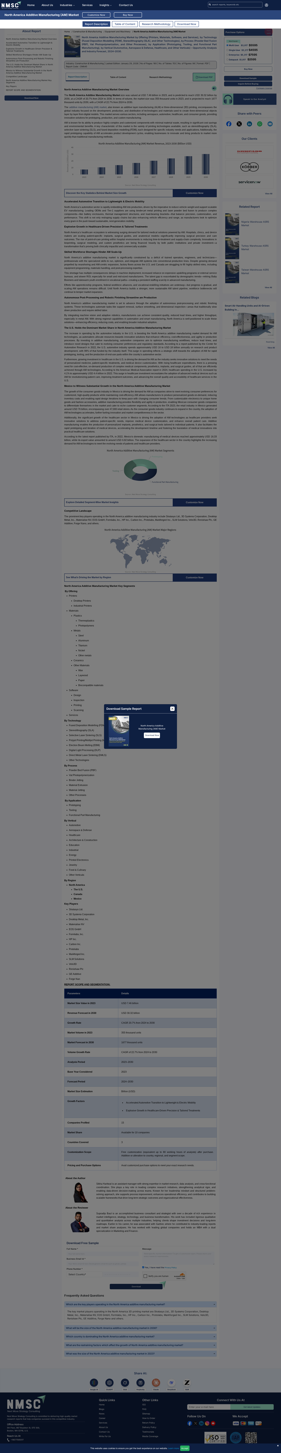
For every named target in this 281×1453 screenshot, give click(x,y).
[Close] (172, 709)
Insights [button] (104, 5)
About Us (47, 5)
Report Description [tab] (96, 24)
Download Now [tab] (186, 24)
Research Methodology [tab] (156, 24)
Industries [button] (66, 5)
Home (31, 5)
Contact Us (126, 5)
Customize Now (96, 14)
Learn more (173, 1448)
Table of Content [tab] (125, 24)
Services (87, 5)
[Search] (209, 4)
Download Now (152, 735)
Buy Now (128, 14)
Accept (184, 1448)
